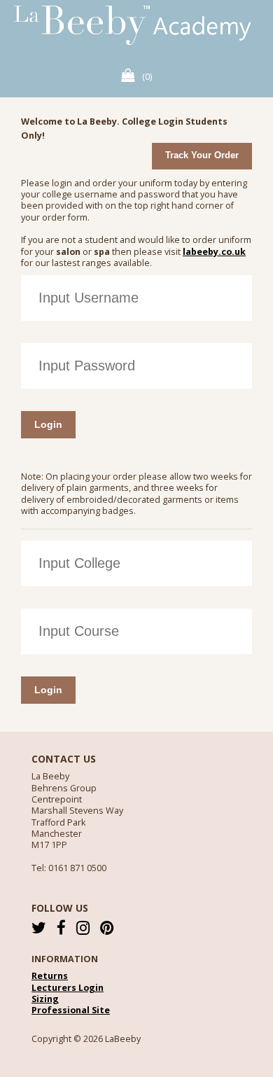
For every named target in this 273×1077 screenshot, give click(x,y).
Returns (49, 976)
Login (48, 424)
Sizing (45, 999)
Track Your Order (202, 155)
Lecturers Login (67, 988)
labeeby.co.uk (214, 252)
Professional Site (70, 1010)
